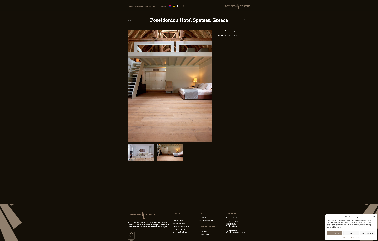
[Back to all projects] (129, 20)
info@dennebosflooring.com (235, 232)
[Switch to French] (177, 6)
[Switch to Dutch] (170, 6)
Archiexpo (203, 231)
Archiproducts (204, 234)
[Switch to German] (174, 6)
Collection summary (206, 221)
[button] (374, 217)
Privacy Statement (354, 237)
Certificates (203, 218)
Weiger (351, 233)
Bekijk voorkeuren (367, 233)
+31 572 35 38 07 (231, 230)
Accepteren (335, 233)
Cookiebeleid (345, 237)
